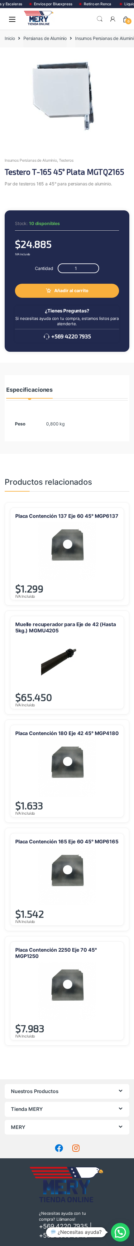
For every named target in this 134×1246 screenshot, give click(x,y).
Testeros (66, 160)
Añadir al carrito (71, 290)
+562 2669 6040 (63, 1235)
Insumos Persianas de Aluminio (31, 160)
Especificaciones (29, 390)
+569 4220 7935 (70, 336)
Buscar (99, 19)
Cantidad (44, 268)
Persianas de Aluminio (45, 38)
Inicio (10, 38)
